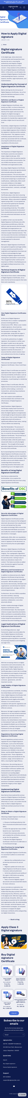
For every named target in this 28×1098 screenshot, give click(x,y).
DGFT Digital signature (7, 1003)
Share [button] (4, 44)
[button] (3, 7)
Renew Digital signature (10, 1067)
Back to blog (15, 919)
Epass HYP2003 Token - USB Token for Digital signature (21, 1001)
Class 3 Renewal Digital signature (20, 979)
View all (14, 1013)
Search (5, 1060)
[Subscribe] (23, 1035)
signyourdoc (16, 1093)
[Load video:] (14, 941)
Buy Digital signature (9, 1063)
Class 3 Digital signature (7, 979)
